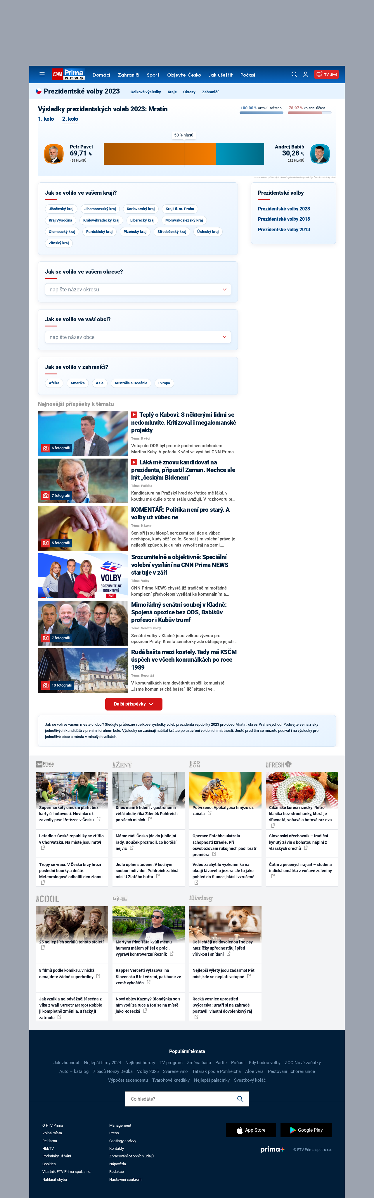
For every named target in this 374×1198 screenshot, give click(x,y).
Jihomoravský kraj (100, 209)
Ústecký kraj (208, 231)
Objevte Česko (184, 75)
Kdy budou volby (264, 1062)
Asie (99, 383)
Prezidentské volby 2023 (284, 209)
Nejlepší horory (140, 1062)
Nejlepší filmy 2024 (102, 1062)
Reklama (49, 1141)
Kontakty (116, 1148)
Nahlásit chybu (54, 1179)
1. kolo (46, 119)
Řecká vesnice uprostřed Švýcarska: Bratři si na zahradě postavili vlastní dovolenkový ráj (222, 1005)
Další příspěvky (130, 704)
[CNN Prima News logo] (68, 74)
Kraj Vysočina (60, 220)
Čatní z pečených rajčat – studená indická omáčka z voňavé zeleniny (300, 867)
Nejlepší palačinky (212, 1080)
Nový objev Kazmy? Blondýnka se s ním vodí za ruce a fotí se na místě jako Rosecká (148, 1005)
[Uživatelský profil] (305, 74)
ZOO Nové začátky (303, 1062)
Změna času (199, 1062)
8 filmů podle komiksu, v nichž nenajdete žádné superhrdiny (66, 973)
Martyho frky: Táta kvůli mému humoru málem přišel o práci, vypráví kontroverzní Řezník (144, 948)
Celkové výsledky (146, 92)
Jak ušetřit (221, 75)
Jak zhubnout (66, 1062)
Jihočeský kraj (61, 209)
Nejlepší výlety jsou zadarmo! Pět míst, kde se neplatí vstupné (223, 973)
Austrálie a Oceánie (131, 383)
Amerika (77, 383)
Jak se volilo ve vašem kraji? (81, 193)
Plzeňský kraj (135, 231)
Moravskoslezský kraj (184, 220)
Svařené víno (175, 1071)
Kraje (172, 92)
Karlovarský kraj (141, 209)
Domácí (101, 75)
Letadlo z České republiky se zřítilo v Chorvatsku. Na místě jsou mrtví (71, 839)
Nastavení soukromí (125, 1179)
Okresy (189, 92)
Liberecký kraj (142, 220)
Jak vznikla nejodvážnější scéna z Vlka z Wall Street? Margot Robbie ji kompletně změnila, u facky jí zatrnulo (70, 1008)
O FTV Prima (52, 1125)
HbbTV (48, 1148)
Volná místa (52, 1133)
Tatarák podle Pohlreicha (216, 1071)
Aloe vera (254, 1071)
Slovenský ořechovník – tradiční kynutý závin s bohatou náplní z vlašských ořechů (298, 842)
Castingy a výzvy (122, 1141)
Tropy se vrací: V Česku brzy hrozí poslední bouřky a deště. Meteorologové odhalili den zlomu (71, 870)
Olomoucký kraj (62, 231)
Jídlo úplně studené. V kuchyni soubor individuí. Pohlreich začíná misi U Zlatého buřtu (147, 870)
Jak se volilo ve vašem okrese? (84, 272)
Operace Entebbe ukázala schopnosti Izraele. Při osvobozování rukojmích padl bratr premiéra (225, 845)
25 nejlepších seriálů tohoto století (71, 942)
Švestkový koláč (250, 1080)
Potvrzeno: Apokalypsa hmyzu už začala (223, 810)
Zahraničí (128, 75)
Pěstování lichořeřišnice (291, 1071)
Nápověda (117, 1164)
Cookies (49, 1164)
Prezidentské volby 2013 (284, 229)
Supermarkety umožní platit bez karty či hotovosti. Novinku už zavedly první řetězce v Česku (68, 813)
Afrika (54, 383)
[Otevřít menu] (42, 74)
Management (120, 1125)
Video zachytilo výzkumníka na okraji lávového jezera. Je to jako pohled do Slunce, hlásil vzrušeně (223, 870)
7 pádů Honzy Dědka (113, 1071)
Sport (153, 75)
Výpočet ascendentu (128, 1080)
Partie (221, 1062)
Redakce (116, 1171)
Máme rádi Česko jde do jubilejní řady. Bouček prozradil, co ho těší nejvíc (146, 842)
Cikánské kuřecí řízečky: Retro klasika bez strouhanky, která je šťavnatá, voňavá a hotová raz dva (300, 813)
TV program (171, 1062)
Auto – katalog (74, 1071)
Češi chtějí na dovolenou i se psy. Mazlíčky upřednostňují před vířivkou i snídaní (223, 948)
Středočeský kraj (171, 231)
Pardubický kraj (99, 231)
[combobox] (136, 289)
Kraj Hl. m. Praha (180, 209)
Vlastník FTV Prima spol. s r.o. (66, 1171)
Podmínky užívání (56, 1156)
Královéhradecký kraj (101, 220)
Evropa (164, 383)
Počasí (247, 75)
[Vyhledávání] (294, 74)
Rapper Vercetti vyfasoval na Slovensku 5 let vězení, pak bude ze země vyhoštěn (148, 976)
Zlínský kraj (59, 243)
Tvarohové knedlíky (171, 1080)
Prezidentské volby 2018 (284, 219)
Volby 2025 (148, 1071)
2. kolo (70, 119)
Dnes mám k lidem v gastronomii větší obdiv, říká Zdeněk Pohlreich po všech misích (147, 813)
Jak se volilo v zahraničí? (76, 367)
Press (114, 1133)
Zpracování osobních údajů (131, 1156)
